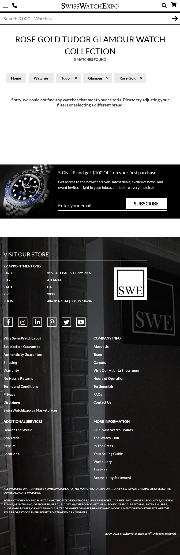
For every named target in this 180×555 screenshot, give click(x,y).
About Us (101, 346)
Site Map (100, 469)
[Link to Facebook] (8, 322)
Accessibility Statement (112, 477)
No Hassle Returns (18, 378)
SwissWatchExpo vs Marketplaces (30, 410)
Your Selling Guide (108, 454)
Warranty (11, 370)
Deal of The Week (18, 430)
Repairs (9, 446)
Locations (11, 454)
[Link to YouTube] (81, 322)
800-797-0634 (81, 301)
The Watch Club (106, 438)
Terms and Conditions (21, 386)
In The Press (103, 446)
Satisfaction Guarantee (22, 346)
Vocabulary (103, 462)
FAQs (98, 394)
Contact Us (102, 402)
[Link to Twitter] (66, 322)
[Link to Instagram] (22, 322)
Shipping (10, 362)
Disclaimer (12, 402)
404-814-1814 (15, 5)
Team (98, 354)
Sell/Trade (12, 438)
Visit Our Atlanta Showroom (116, 370)
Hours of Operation (109, 378)
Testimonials (104, 386)
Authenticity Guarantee (23, 354)
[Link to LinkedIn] (37, 322)
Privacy (9, 394)
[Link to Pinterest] (51, 322)
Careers (100, 362)
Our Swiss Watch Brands (113, 430)
